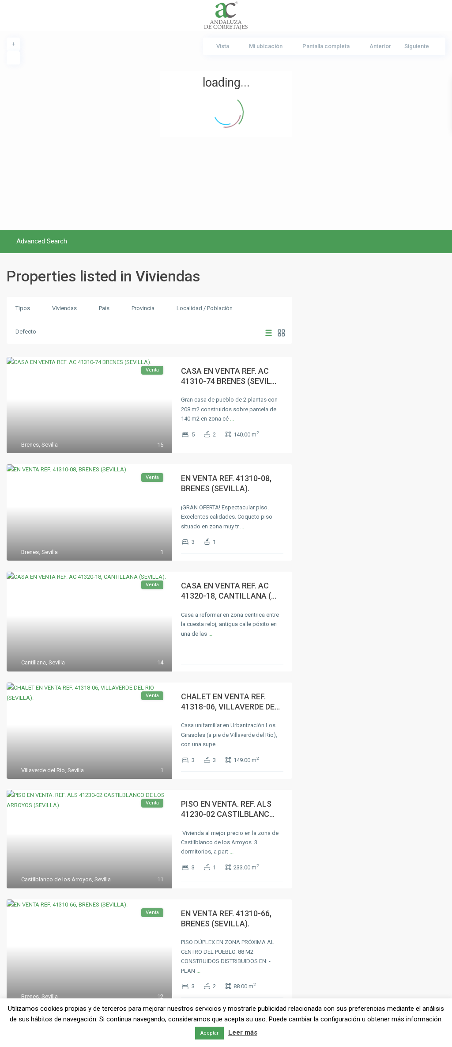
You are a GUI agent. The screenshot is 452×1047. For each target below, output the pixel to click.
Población (220, 308)
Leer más (242, 1032)
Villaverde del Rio (43, 770)
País (104, 308)
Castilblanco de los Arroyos (56, 879)
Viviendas (64, 308)
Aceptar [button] (209, 1033)
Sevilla (49, 444)
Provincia (143, 308)
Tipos (22, 308)
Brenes (30, 444)
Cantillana (33, 662)
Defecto (25, 331)
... (232, 418)
